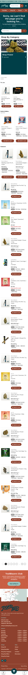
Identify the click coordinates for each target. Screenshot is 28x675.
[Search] (22, 6)
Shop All (12, 10)
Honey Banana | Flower (17, 431)
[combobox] (15, 6)
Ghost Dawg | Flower (16, 319)
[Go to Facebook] (2, 660)
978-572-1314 (4, 620)
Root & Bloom (4, 161)
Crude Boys (13, 259)
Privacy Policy (4, 666)
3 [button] (11, 564)
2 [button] (8, 564)
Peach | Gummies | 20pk (17, 414)
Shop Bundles (5, 649)
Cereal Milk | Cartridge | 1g (18, 545)
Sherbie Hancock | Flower (18, 507)
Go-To (12, 201)
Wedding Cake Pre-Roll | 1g (18, 185)
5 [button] (16, 564)
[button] (26, 6)
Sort (24, 673)
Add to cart (8, 140)
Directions (17, 654)
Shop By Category (6, 651)
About (16, 647)
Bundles (4, 10)
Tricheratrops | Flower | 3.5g (18, 469)
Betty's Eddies (4, 126)
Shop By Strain (5, 656)
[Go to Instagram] (5, 660)
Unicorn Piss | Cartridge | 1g (18, 451)
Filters (3, 673)
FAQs (16, 649)
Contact (17, 651)
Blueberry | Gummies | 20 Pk (18, 203)
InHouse (13, 486)
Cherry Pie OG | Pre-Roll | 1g (18, 357)
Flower (20, 10)
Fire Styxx (13, 336)
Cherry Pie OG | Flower (17, 394)
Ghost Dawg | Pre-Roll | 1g (18, 301)
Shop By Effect (5, 654)
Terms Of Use (24, 666)
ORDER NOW (5, 57)
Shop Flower (7, 55)
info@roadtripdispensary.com (9, 625)
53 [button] (22, 564)
